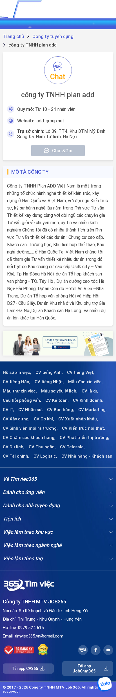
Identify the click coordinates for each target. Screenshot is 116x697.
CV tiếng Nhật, (49, 381)
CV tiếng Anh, (49, 372)
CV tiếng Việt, (80, 372)
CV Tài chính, (16, 456)
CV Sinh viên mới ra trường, (30, 428)
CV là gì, (90, 391)
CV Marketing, (92, 409)
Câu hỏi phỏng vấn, (22, 400)
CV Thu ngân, (42, 446)
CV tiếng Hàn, (16, 381)
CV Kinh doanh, (88, 400)
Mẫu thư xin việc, (20, 391)
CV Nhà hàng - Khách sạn (86, 456)
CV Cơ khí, (44, 419)
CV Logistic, (45, 456)
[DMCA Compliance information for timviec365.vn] (43, 650)
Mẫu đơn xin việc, (85, 381)
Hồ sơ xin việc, (17, 372)
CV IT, (8, 409)
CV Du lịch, (13, 446)
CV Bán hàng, (60, 409)
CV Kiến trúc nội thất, (83, 428)
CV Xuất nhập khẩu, (78, 419)
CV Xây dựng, (16, 419)
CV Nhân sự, (30, 409)
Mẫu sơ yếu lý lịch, (59, 391)
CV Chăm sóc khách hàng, (29, 437)
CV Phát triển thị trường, (84, 437)
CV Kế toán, (57, 400)
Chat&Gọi (62, 150)
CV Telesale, (72, 446)
